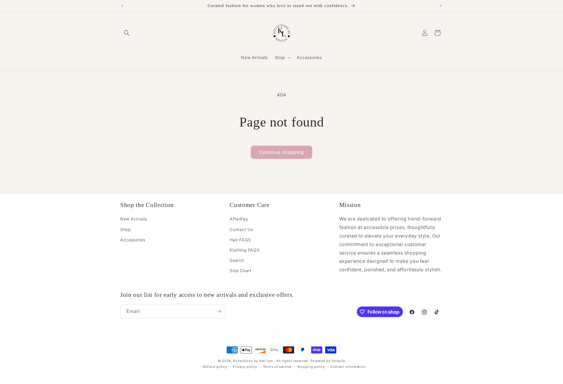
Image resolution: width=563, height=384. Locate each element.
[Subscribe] (219, 311)
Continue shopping (281, 152)
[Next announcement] (440, 5)
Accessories (132, 239)
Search (237, 260)
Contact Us (241, 229)
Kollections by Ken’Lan (253, 361)
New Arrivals (133, 218)
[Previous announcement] (122, 5)
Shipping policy (311, 367)
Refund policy (215, 367)
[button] (126, 32)
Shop (125, 229)
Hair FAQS (240, 239)
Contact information (348, 367)
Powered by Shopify (328, 361)
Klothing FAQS (245, 249)
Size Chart (240, 270)
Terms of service (277, 367)
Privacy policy (245, 367)
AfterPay (239, 218)
